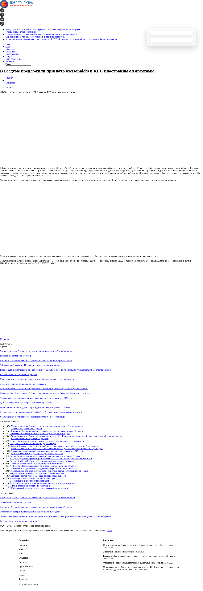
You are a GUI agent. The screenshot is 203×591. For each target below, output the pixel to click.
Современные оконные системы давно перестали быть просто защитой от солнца (49, 471)
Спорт (22, 570)
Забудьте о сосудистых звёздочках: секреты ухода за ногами (39, 476)
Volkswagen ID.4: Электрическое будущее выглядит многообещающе (32, 417)
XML (109, 530)
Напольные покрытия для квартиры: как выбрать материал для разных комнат (37, 379)
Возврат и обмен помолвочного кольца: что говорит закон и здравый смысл (41, 34)
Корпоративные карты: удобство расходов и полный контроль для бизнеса (35, 407)
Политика (23, 562)
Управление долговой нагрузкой (21, 32)
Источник (4, 339)
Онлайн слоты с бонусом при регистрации (30, 486)
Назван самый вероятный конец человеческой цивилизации (39, 488)
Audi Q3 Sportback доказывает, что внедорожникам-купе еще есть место (44, 466)
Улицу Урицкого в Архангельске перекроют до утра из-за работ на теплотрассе (43, 29)
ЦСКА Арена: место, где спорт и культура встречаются (26, 402)
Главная (9, 78)
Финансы (23, 579)
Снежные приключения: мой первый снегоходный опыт (36, 463)
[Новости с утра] (16, 7)
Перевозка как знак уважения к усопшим (29, 481)
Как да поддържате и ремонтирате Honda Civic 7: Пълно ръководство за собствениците (41, 412)
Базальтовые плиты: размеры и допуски (18, 374)
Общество (10, 83)
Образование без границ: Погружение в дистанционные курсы (35, 37)
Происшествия (26, 566)
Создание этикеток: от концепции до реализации (23, 384)
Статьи (22, 575)
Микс (21, 549)
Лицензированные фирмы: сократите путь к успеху (34, 478)
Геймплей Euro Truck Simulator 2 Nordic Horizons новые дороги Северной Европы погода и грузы (46, 393)
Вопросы (23, 545)
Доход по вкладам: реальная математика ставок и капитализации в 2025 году (36, 398)
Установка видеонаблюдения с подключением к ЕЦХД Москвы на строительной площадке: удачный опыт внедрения (61, 39)
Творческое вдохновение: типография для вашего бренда (37, 473)
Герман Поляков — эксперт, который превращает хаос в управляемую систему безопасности (44, 388)
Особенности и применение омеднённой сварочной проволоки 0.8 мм (43, 468)
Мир (21, 553)
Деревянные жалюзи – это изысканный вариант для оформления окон (43, 483)
